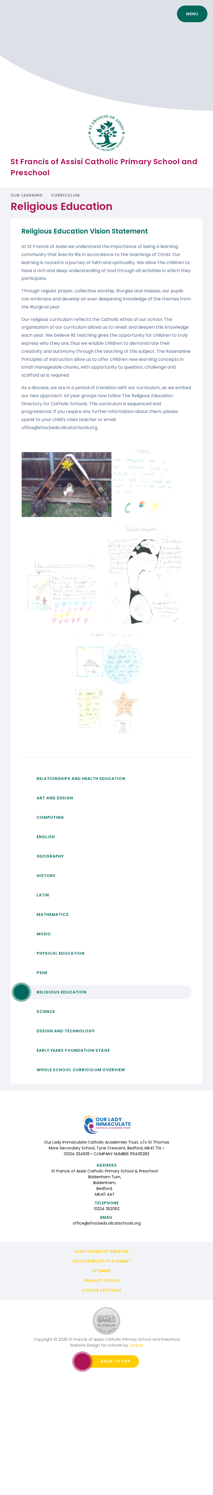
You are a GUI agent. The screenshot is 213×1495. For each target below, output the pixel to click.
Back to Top (116, 1361)
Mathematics (53, 914)
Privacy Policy (102, 1280)
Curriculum (65, 195)
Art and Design (55, 798)
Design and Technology (66, 1031)
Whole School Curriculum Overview (81, 1070)
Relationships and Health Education (81, 778)
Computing (50, 817)
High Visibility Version (102, 1251)
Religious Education (62, 992)
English (46, 837)
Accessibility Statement (102, 1261)
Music (44, 934)
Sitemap (101, 1271)
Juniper (136, 1345)
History (46, 875)
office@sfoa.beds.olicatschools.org (107, 1223)
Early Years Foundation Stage (73, 1050)
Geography (50, 856)
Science (46, 1011)
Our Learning (27, 195)
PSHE (42, 972)
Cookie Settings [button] (101, 1290)
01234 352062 (107, 1209)
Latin (43, 895)
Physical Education (61, 953)
